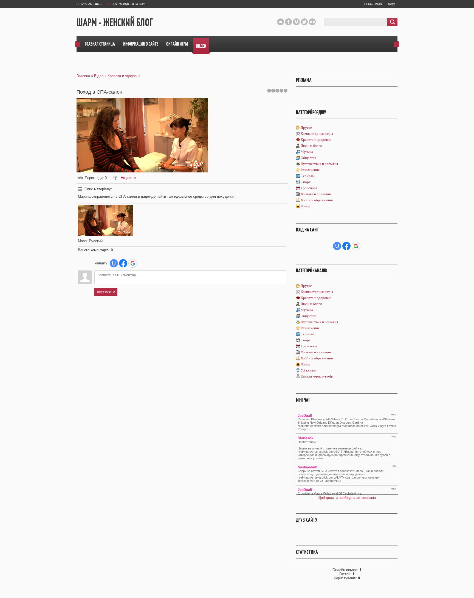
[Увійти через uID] (114, 263)
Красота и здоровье (124, 76)
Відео (98, 76)
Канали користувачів (317, 376)
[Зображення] (105, 220)
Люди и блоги (311, 146)
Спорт (306, 182)
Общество (308, 158)
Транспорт (309, 188)
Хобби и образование (317, 200)
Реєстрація (373, 3)
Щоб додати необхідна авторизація (347, 498)
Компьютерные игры (317, 134)
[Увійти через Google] (132, 263)
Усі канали (309, 370)
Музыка (307, 152)
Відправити (106, 292)
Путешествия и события (319, 164)
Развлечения (310, 170)
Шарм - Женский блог (115, 22)
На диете (128, 178)
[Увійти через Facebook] (123, 263)
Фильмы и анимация (316, 194)
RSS (108, 3)
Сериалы (307, 176)
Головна (83, 76)
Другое (306, 127)
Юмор (305, 206)
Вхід (391, 3)
